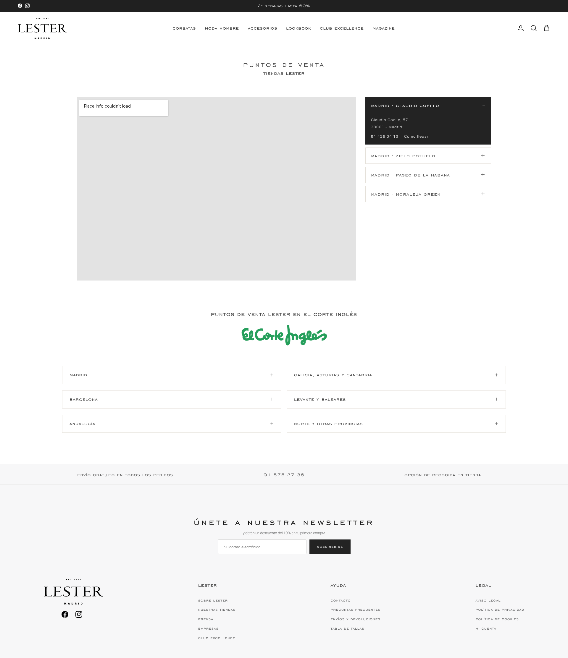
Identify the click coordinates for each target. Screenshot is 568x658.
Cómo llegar (416, 136)
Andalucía (83, 424)
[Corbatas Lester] (42, 28)
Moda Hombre (222, 28)
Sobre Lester (213, 600)
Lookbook (298, 28)
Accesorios (262, 28)
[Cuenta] (519, 28)
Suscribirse (330, 546)
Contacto (341, 600)
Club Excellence (342, 28)
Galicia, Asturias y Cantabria (333, 375)
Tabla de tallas (347, 628)
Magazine (383, 28)
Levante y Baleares (320, 399)
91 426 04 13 (384, 136)
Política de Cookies (497, 619)
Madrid (78, 375)
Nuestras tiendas (216, 609)
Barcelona (84, 399)
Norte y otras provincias (328, 424)
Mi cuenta (486, 628)
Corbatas (184, 28)
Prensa (205, 619)
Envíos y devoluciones (355, 619)
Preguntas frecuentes (355, 609)
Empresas (208, 628)
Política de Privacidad (500, 609)
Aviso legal (488, 600)
